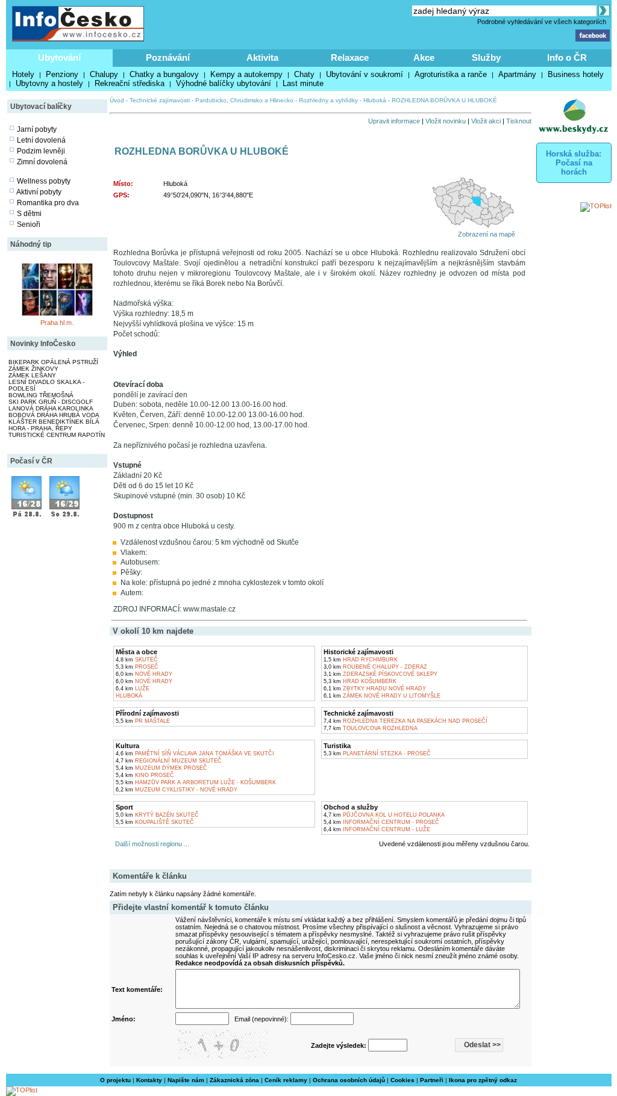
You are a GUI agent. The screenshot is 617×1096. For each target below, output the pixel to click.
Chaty (304, 74)
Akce (423, 57)
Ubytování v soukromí (364, 74)
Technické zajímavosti (160, 100)
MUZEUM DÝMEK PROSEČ (161, 768)
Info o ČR (567, 57)
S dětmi (29, 213)
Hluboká (374, 100)
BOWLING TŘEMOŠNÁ (41, 395)
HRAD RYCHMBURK (361, 660)
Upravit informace (394, 121)
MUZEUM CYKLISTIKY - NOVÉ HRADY (176, 790)
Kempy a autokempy (246, 74)
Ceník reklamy (286, 1080)
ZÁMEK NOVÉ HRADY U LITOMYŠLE (382, 696)
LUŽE (132, 689)
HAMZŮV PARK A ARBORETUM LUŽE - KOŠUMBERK (196, 782)
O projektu (115, 1080)
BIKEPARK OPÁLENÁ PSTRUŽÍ (53, 362)
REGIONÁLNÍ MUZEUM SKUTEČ (169, 761)
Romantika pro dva (48, 203)
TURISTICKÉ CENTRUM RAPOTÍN (56, 435)
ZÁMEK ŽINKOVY (33, 368)
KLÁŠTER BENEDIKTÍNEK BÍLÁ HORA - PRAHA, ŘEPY (53, 425)
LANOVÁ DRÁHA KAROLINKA (50, 408)
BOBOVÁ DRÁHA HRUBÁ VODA (53, 415)
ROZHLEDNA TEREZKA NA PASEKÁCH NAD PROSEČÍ (405, 721)
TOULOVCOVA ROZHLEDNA (371, 728)
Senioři (28, 224)
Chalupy (104, 74)
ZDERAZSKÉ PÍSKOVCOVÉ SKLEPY (380, 674)
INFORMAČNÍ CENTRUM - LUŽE (377, 829)
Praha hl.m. (57, 322)
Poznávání (168, 57)
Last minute (303, 83)
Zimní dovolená (42, 162)
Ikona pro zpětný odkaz (483, 1080)
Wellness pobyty (43, 181)
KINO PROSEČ (145, 775)
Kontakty (149, 1080)
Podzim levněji (41, 151)
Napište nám (186, 1080)
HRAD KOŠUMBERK (360, 681)
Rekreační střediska (129, 83)
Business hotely (576, 74)
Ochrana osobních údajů (349, 1080)
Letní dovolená (41, 140)
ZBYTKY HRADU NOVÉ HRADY (375, 689)
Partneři (431, 1080)
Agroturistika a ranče (451, 74)
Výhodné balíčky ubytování (223, 83)
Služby (486, 57)
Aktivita (262, 57)
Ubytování (59, 57)
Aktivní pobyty (38, 192)
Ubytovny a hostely (49, 83)
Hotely (23, 74)
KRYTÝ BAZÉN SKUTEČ (157, 815)
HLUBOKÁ (129, 696)
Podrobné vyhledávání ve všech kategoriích (541, 21)
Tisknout (518, 121)
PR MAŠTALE (143, 721)
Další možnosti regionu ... (150, 843)
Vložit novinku (445, 121)
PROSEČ (137, 667)
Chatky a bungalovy (164, 74)
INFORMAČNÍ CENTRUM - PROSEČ (381, 822)
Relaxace (350, 57)
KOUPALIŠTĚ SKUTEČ (155, 822)
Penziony (62, 74)
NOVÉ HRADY (144, 674)
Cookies (402, 1080)
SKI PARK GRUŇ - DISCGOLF (50, 401)
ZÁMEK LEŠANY (32, 375)
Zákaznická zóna (234, 1080)
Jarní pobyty (37, 129)
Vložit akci (486, 121)
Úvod (117, 100)
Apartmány (517, 74)
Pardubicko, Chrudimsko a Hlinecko (244, 100)
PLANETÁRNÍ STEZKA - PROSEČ (377, 754)
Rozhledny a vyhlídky (328, 100)
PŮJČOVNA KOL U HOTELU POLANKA (384, 815)
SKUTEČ (137, 660)
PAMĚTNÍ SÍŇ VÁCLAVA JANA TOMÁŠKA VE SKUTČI (195, 754)
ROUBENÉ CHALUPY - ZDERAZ (375, 667)
